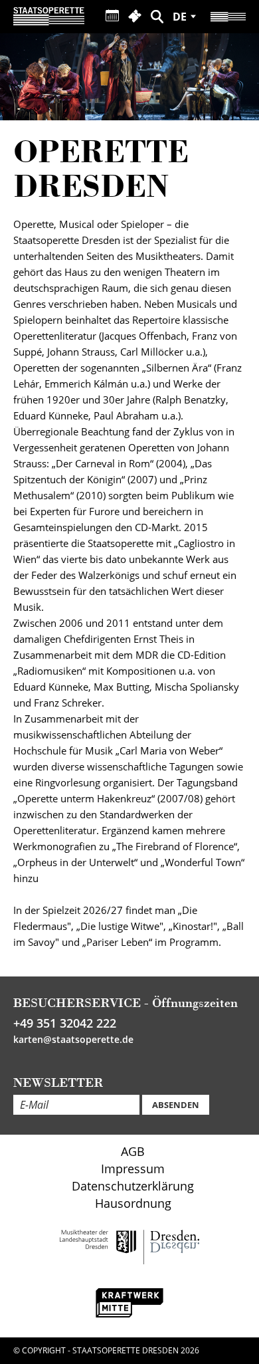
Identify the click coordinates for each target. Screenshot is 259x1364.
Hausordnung (133, 1203)
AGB (133, 1151)
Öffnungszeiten (195, 1002)
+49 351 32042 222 (64, 1023)
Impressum (133, 1169)
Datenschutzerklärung (133, 1186)
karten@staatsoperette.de (73, 1039)
